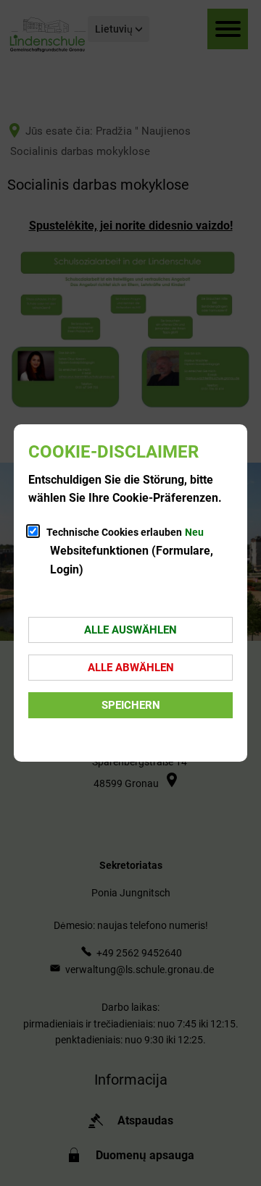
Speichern (131, 705)
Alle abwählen (131, 667)
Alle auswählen (130, 629)
